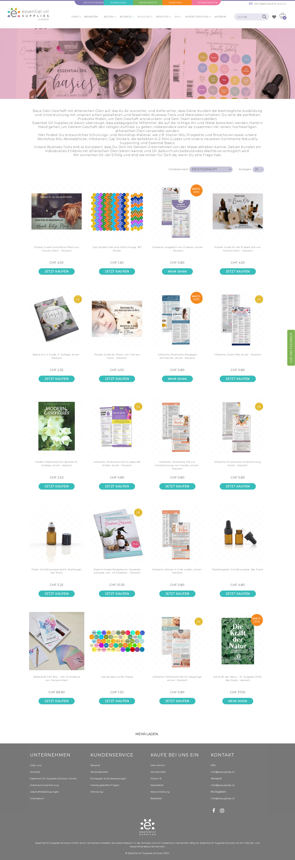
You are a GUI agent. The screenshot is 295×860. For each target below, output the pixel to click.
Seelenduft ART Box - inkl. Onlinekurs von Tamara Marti (56, 678)
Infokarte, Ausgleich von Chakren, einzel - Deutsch (177, 249)
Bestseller (156, 798)
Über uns (35, 765)
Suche (264, 16)
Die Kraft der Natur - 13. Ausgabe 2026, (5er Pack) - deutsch (237, 678)
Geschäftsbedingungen (44, 791)
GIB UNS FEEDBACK (291, 348)
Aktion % (156, 778)
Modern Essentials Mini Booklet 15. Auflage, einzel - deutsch (57, 463)
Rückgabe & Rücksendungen (108, 778)
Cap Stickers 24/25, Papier (117, 676)
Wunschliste (158, 771)
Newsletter (157, 785)
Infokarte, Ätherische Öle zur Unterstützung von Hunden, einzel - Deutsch (177, 465)
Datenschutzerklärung (44, 785)
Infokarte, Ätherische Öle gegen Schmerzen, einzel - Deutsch (177, 356)
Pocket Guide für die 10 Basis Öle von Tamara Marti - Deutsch (238, 249)
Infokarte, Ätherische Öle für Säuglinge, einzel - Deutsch (177, 678)
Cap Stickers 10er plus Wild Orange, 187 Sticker (117, 249)
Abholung (96, 791)
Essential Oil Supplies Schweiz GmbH (53, 778)
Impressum (37, 798)
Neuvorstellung (160, 791)
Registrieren (93, 2)
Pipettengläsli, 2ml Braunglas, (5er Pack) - (237, 571)
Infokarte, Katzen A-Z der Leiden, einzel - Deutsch (177, 571)
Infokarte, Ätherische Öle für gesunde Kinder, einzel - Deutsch (117, 463)
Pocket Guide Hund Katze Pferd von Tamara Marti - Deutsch (56, 249)
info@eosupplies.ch (270, 3)
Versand (95, 765)
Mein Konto (148, 2)
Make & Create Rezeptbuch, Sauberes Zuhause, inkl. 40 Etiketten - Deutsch (117, 571)
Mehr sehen (177, 271)
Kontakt (175, 2)
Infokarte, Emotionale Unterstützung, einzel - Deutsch (237, 463)
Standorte (206, 2)
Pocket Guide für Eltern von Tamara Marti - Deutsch (117, 356)
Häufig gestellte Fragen (104, 785)
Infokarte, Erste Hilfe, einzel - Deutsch (237, 354)
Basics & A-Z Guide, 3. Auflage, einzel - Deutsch (57, 356)
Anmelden (118, 2)
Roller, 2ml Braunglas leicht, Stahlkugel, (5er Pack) (57, 571)
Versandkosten (99, 771)
